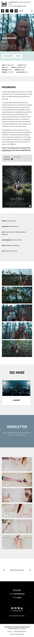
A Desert (16, 400)
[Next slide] (29, 570)
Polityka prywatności (17, 634)
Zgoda (9, 631)
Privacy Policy (17, 590)
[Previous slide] (4, 570)
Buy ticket (7, 159)
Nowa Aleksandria (19, 594)
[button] (5, 388)
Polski (21, 11)
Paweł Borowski (6, 150)
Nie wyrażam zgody (20, 631)
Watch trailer (10, 47)
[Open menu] (32, 11)
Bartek (19, 597)
